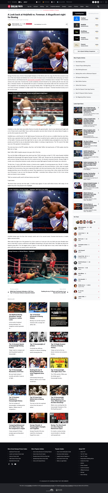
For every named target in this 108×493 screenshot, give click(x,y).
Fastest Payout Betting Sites (83, 65)
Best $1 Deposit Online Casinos (84, 93)
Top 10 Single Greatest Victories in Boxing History (58, 345)
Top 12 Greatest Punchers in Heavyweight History (15, 399)
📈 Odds (53, 2)
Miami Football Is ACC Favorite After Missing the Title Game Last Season (89, 132)
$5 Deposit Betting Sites (82, 77)
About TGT (82, 451)
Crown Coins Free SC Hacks (39, 454)
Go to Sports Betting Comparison (86, 51)
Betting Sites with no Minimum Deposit (86, 73)
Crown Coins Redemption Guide (64, 451)
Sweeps (64, 6)
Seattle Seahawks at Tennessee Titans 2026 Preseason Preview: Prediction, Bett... (89, 153)
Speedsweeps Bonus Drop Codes (40, 458)
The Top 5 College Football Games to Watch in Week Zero (90, 143)
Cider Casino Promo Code (15, 458)
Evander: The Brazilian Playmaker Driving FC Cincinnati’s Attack (89, 175)
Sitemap (82, 472)
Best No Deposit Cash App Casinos (85, 89)
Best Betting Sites (80, 61)
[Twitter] (96, 2)
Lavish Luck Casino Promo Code (16, 454)
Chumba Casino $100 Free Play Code (41, 456)
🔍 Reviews (69, 2)
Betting (42, 6)
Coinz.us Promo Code (14, 456)
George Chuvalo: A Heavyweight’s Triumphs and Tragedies (37, 426)
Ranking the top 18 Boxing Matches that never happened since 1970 (37, 372)
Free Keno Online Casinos (62, 454)
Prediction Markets (55, 6)
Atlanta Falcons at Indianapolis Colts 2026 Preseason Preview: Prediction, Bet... (89, 195)
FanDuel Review (84, 19)
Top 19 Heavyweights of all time (37, 345)
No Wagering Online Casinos (83, 97)
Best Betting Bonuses (81, 69)
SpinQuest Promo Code (14, 451)
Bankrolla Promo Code (14, 460)
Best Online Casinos (81, 81)
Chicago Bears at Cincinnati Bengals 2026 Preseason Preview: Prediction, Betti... (90, 206)
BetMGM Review (84, 26)
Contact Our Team (84, 460)
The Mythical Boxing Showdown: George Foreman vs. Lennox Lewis (15, 317)
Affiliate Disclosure (84, 470)
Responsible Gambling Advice (87, 458)
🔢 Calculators (61, 2)
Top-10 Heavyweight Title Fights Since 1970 (58, 370)
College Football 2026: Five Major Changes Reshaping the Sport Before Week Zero (89, 121)
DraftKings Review (85, 32)
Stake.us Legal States (62, 460)
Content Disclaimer (84, 467)
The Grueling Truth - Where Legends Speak (17, 10)
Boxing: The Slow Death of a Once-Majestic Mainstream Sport (58, 426)
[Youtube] (98, 2)
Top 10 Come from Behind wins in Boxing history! (37, 399)
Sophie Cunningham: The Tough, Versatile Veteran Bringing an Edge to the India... (90, 164)
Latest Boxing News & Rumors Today (34, 10)
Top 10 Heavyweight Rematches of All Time (16, 370)
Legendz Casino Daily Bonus (63, 456)
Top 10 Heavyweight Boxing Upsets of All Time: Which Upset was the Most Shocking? (58, 400)
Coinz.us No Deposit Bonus (39, 460)
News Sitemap (83, 474)
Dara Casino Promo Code (62, 458)
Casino (70, 6)
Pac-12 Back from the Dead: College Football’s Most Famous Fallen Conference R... (89, 110)
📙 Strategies (46, 2)
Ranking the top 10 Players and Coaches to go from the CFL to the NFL (54, 292)
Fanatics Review (84, 39)
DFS (47, 6)
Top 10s (29, 6)
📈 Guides (38, 2)
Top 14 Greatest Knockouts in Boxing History (36, 316)
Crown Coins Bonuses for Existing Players (42, 451)
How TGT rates (83, 456)
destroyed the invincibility (34, 80)
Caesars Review (84, 45)
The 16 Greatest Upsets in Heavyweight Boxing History (16, 345)
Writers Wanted (83, 465)
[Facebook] (93, 2)
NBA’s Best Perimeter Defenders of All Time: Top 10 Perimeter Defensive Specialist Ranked (21, 292)
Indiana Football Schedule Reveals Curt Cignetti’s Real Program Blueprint (90, 184)
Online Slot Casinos (81, 85)
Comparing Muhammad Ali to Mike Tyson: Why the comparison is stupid (17, 426)
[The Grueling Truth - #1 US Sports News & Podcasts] (17, 6)
